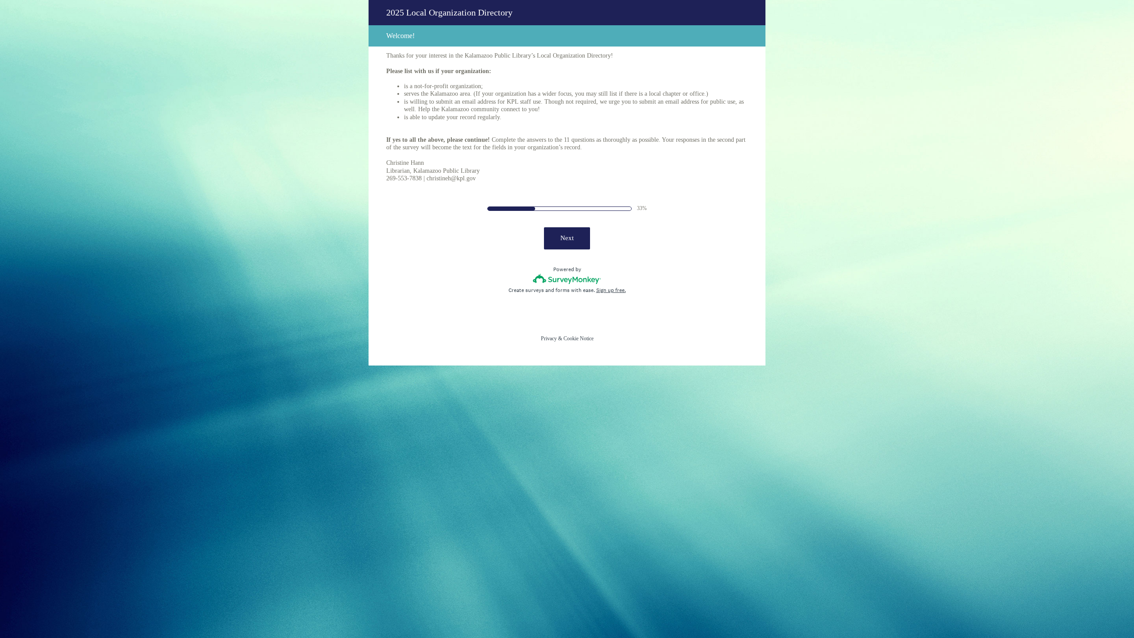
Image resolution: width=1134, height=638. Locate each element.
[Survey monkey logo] (567, 279)
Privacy (549, 338)
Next (567, 237)
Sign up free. (611, 290)
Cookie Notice (578, 338)
